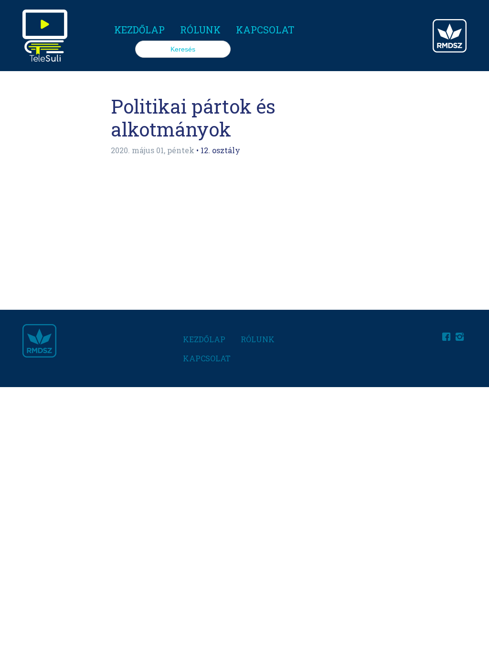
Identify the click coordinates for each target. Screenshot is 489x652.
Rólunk (200, 29)
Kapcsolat (265, 29)
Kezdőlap (139, 29)
